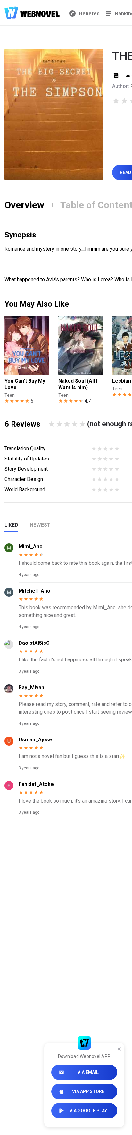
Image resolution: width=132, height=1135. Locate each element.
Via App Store (88, 1091)
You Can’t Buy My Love (24, 384)
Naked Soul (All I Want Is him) (77, 384)
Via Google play (88, 1110)
